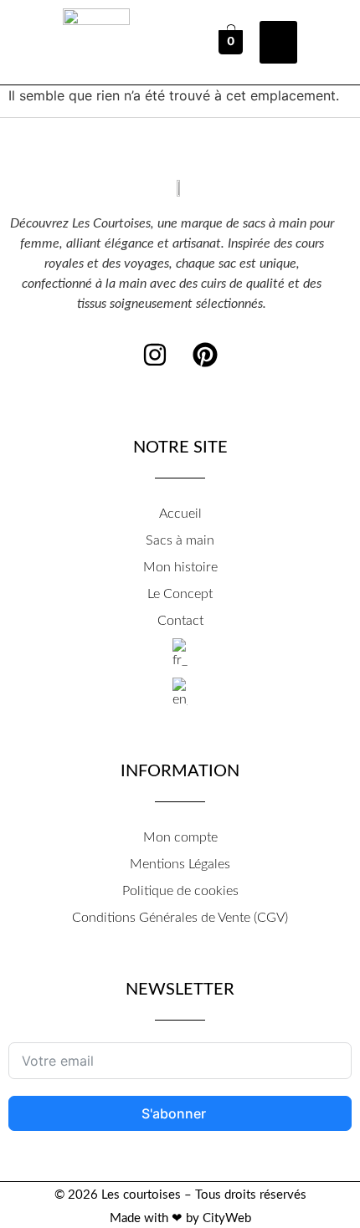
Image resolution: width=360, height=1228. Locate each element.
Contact (180, 620)
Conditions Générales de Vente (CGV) (180, 917)
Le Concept (180, 594)
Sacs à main (180, 540)
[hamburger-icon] (278, 42)
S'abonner (175, 1113)
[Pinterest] (205, 354)
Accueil (180, 513)
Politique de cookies (180, 891)
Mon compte (180, 837)
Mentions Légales (180, 864)
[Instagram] (154, 354)
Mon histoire (180, 567)
